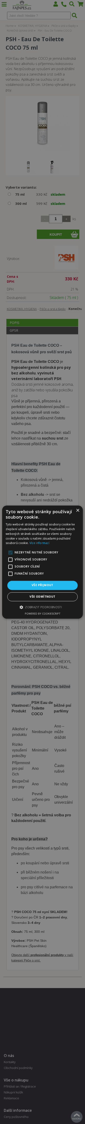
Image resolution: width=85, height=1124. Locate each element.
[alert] (42, 562)
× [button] (77, 510)
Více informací (39, 543)
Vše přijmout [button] (42, 585)
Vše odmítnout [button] (42, 597)
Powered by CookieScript (42, 613)
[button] (42, 607)
